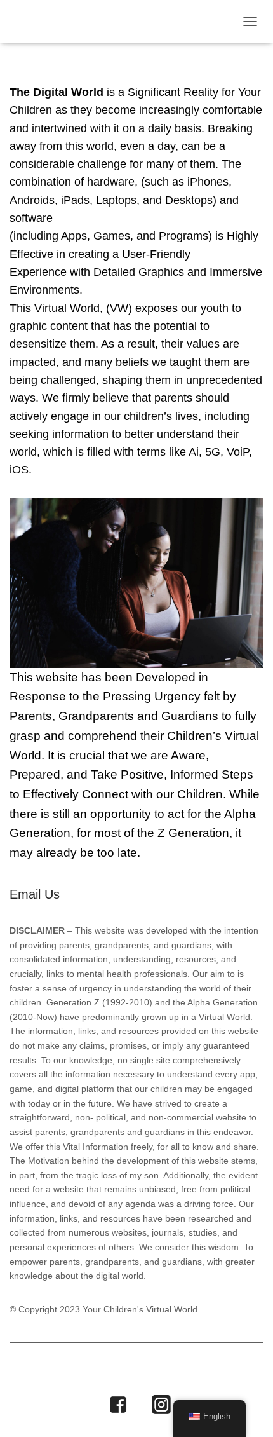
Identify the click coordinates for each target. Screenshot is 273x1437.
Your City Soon (130, 895)
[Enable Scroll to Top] (248, 1411)
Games (122, 1370)
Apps (78, 1370)
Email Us (35, 894)
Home (35, 1370)
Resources (227, 1370)
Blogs (170, 1370)
